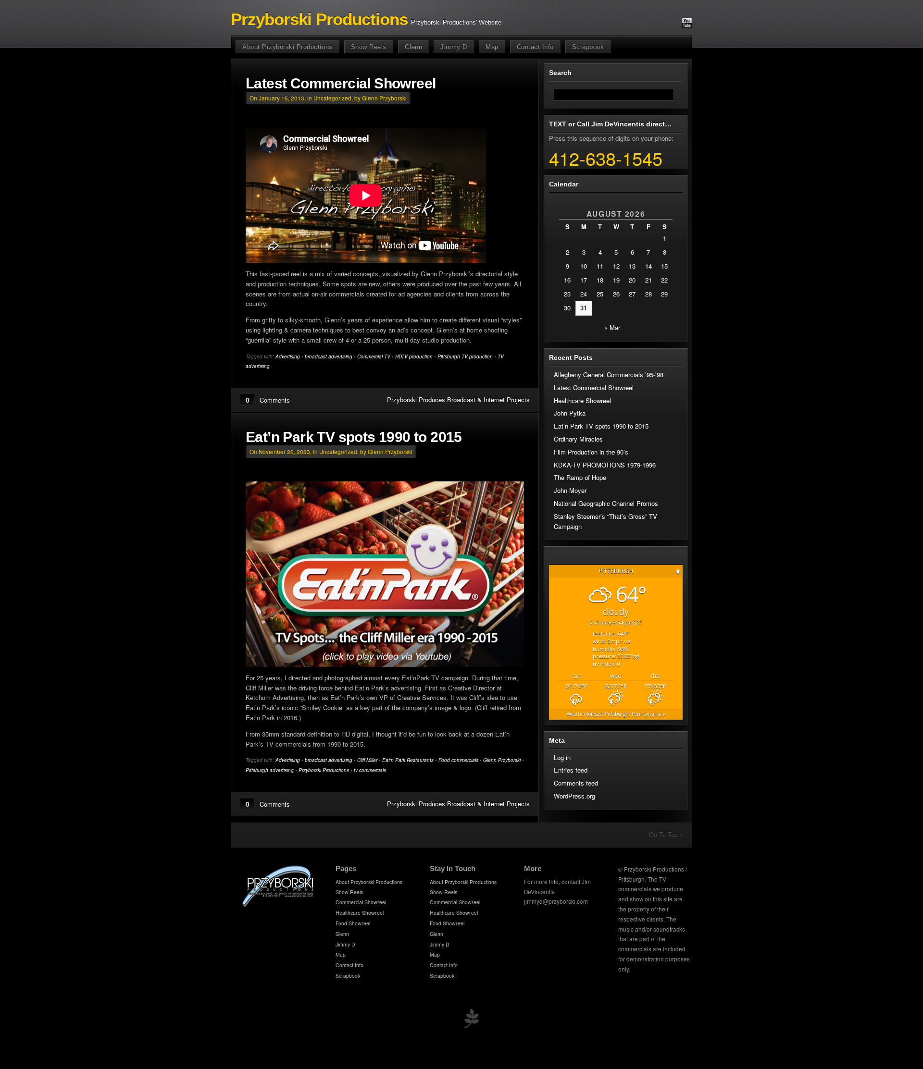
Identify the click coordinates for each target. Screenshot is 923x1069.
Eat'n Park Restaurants (408, 760)
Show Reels (369, 46)
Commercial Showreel (361, 902)
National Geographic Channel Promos (606, 503)
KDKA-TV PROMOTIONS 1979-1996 (605, 464)
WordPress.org (574, 795)
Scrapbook (588, 46)
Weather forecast (616, 714)
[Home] (278, 905)
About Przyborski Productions (287, 46)
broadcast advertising (328, 356)
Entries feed (570, 769)
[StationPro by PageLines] (471, 1020)
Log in (562, 757)
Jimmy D (453, 46)
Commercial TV (373, 356)
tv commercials (370, 770)
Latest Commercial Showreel (341, 83)
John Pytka (570, 413)
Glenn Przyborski (502, 760)
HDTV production (414, 356)
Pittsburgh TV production (465, 356)
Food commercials (458, 760)
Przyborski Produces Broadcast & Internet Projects (458, 399)
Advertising (287, 356)
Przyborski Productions (319, 19)
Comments (275, 400)
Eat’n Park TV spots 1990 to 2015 (354, 437)
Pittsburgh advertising (270, 770)
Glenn (414, 46)
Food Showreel (353, 923)
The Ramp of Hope (580, 477)
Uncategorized (332, 98)
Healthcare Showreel (582, 400)
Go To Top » (666, 834)
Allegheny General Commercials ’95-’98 (608, 374)
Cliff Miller (367, 760)
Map (492, 46)
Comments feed (576, 782)
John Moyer (570, 490)
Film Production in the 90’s (591, 451)
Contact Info (535, 46)
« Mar (612, 327)
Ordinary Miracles (578, 438)
